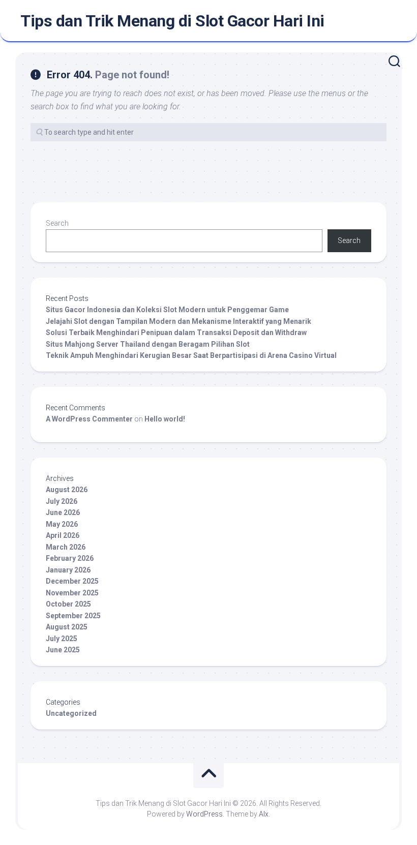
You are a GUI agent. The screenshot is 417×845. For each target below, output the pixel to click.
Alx (264, 814)
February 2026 (70, 558)
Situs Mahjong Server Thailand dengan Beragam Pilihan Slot (148, 344)
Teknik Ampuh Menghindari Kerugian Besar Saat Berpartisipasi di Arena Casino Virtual (191, 355)
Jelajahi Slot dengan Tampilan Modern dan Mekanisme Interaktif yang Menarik (178, 321)
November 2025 (72, 593)
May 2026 (62, 524)
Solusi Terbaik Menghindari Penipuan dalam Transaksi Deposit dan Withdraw (176, 332)
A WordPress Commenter (89, 419)
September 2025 (73, 616)
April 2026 (62, 535)
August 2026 (66, 490)
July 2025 (61, 639)
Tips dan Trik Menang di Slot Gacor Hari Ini (172, 21)
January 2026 (68, 570)
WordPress (204, 814)
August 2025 (66, 627)
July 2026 (61, 501)
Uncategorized (71, 713)
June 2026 (63, 512)
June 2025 (63, 650)
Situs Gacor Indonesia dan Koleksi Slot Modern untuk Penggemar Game (167, 310)
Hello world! (164, 419)
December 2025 (72, 581)
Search (57, 223)
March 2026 (65, 547)
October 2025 (68, 604)
